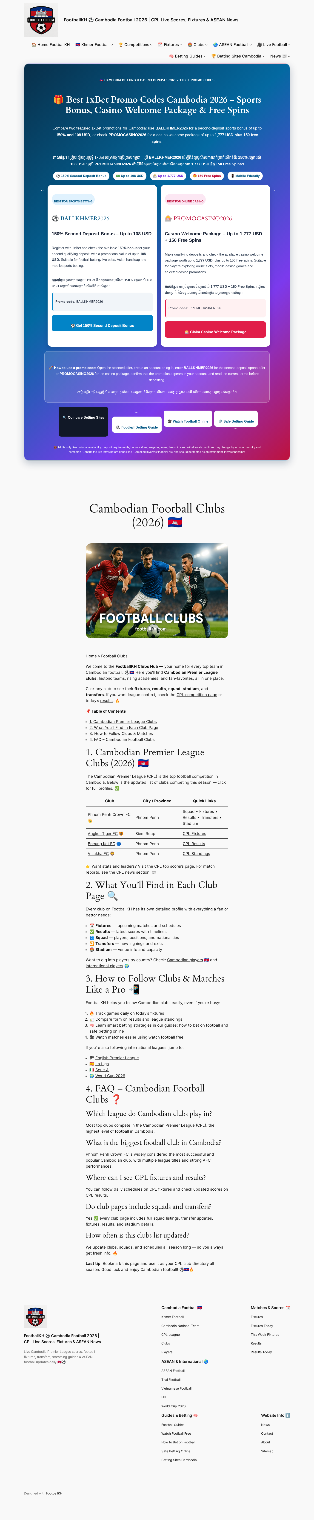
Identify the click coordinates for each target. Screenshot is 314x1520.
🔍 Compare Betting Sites (83, 417)
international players (104, 966)
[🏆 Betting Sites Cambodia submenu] (264, 56)
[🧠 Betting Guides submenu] (204, 56)
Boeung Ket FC (101, 843)
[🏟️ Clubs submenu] (206, 44)
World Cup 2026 (110, 1076)
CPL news (125, 872)
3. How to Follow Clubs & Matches (121, 733)
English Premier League (117, 1058)
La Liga (102, 1064)
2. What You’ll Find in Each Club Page (123, 727)
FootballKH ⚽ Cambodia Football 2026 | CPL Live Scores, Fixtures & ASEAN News (151, 20)
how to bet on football (199, 1025)
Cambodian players (185, 960)
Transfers (209, 817)
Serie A (102, 1070)
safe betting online (106, 1031)
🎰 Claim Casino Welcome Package (215, 332)
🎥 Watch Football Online (188, 421)
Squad (189, 811)
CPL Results (194, 843)
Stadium (190, 823)
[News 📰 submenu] (289, 56)
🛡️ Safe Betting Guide (236, 421)
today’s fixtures (150, 1013)
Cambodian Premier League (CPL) (174, 1125)
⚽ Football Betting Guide (137, 427)
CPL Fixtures (194, 833)
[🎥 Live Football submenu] (289, 44)
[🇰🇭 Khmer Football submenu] (112, 44)
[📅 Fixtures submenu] (181, 44)
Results (189, 817)
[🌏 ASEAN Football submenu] (250, 44)
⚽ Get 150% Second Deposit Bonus (102, 326)
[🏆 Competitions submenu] (151, 44)
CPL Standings (196, 853)
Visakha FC (98, 853)
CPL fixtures (160, 1189)
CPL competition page (197, 694)
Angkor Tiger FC (103, 833)
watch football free (165, 1037)
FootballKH (54, 1493)
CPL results (96, 1195)
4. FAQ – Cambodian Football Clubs (122, 739)
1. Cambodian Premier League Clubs (123, 721)
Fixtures (206, 811)
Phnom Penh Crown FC (109, 814)
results (106, 700)
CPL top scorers (169, 866)
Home (91, 656)
